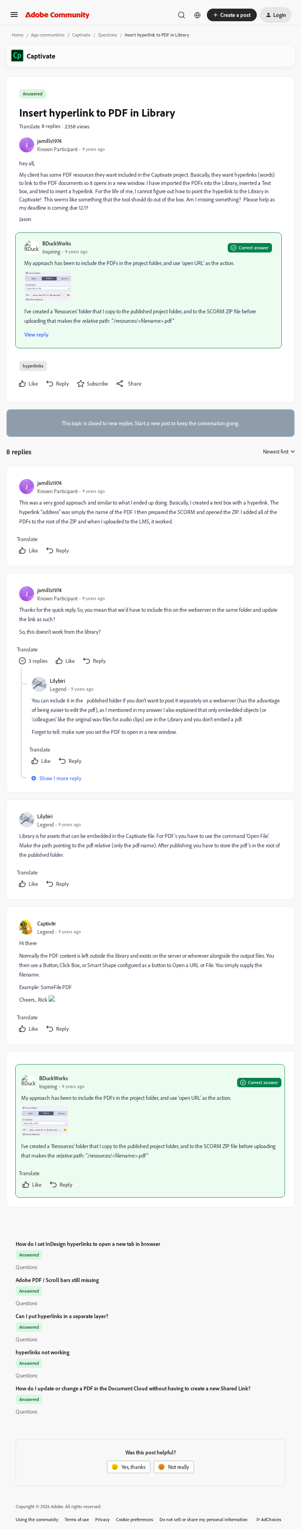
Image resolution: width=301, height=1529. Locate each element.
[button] (14, 17)
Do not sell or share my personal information (204, 1519)
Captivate (81, 35)
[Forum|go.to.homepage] (57, 15)
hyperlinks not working (42, 1352)
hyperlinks (33, 366)
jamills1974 (49, 140)
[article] (150, 518)
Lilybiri (57, 680)
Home (18, 35)
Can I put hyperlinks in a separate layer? (62, 1316)
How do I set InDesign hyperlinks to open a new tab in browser (88, 1243)
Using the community (37, 1519)
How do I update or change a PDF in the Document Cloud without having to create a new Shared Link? (133, 1388)
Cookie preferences (134, 1519)
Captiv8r (46, 923)
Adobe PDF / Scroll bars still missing (57, 1280)
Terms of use (77, 1519)
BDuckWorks (56, 243)
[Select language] (197, 15)
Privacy (102, 1519)
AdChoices (271, 1519)
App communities (48, 35)
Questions (107, 35)
